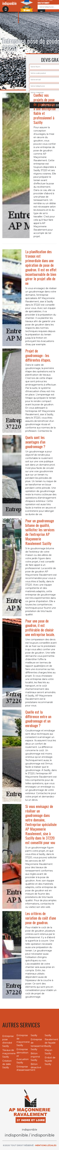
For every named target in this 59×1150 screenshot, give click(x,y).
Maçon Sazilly (48, 1052)
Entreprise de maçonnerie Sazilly (22, 1040)
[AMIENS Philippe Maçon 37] (30, 1105)
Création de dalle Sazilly (7, 1064)
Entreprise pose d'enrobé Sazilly (8, 1041)
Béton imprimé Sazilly (35, 1056)
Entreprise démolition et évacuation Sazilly (22, 1056)
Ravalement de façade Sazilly (51, 1042)
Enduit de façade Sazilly (50, 1061)
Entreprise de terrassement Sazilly (37, 1044)
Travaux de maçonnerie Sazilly (8, 1053)
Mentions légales (45, 1145)
